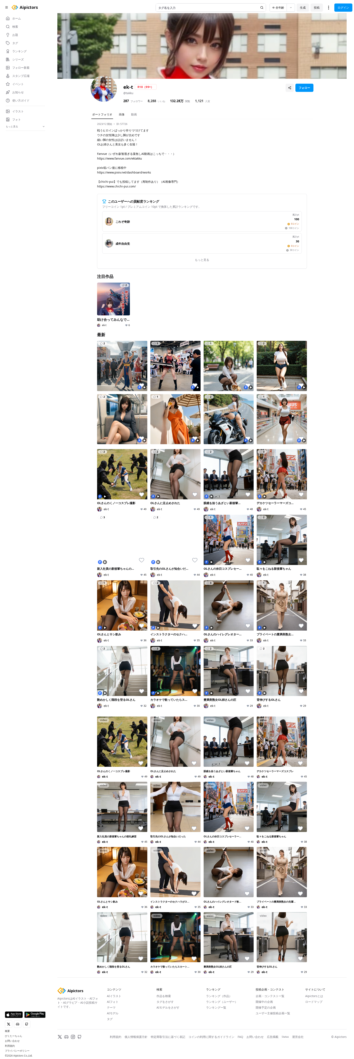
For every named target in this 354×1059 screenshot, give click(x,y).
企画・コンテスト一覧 (270, 996)
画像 (122, 114)
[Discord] (66, 1036)
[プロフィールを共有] (290, 88)
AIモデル (112, 1013)
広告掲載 (272, 1037)
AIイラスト (114, 996)
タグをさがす (165, 1002)
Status (285, 1036)
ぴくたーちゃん (13, 1036)
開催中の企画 (264, 1002)
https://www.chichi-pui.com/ (116, 186)
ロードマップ (313, 1002)
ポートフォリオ (102, 114)
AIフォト (112, 1002)
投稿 (317, 7)
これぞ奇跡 (123, 222)
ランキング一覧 (216, 1007)
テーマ (111, 1007)
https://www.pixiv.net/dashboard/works (124, 172)
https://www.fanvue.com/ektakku (119, 158)
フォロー (304, 88)
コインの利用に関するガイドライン (211, 1037)
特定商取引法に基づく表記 (168, 1037)
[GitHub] (79, 1036)
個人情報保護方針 (136, 1037)
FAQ (240, 1037)
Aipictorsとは (314, 996)
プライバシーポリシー (17, 1050)
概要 (7, 1031)
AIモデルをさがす (168, 1007)
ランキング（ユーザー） (222, 1002)
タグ (110, 1019)
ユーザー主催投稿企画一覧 (273, 1013)
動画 (134, 114)
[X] (59, 1036)
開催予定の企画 (266, 1007)
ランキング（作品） (219, 996)
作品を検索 (164, 996)
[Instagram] (72, 1036)
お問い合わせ (12, 1041)
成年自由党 (123, 243)
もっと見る (202, 260)
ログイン (343, 7)
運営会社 (298, 1037)
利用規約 (10, 1046)
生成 (303, 7)
